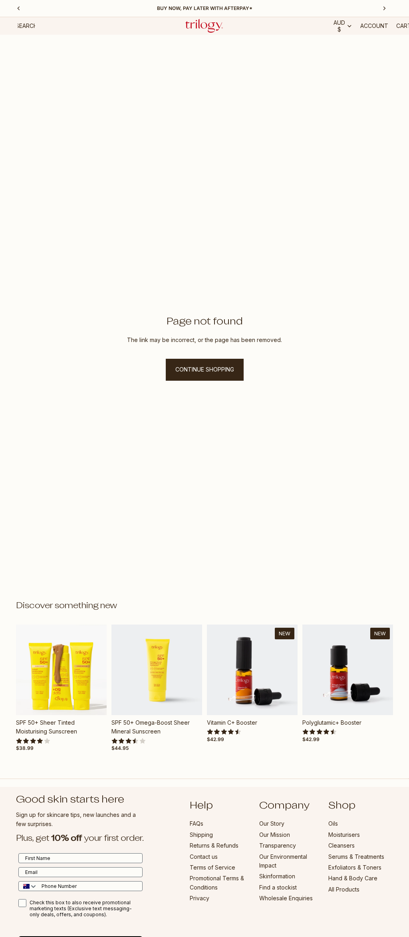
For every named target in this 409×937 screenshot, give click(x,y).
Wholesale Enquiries (286, 898)
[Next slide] (98, 669)
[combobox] (28, 886)
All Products (343, 889)
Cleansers (341, 845)
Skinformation (277, 876)
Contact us (204, 856)
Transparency (277, 845)
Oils (333, 823)
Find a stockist (278, 887)
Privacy (199, 898)
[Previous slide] (25, 669)
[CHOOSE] (94, 703)
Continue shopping (204, 369)
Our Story (271, 823)
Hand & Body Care (352, 878)
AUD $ (339, 26)
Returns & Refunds (214, 845)
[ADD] (190, 703)
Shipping (201, 834)
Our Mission (274, 834)
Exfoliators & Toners (354, 867)
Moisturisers (344, 834)
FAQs (196, 823)
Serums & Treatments (356, 856)
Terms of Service (212, 867)
